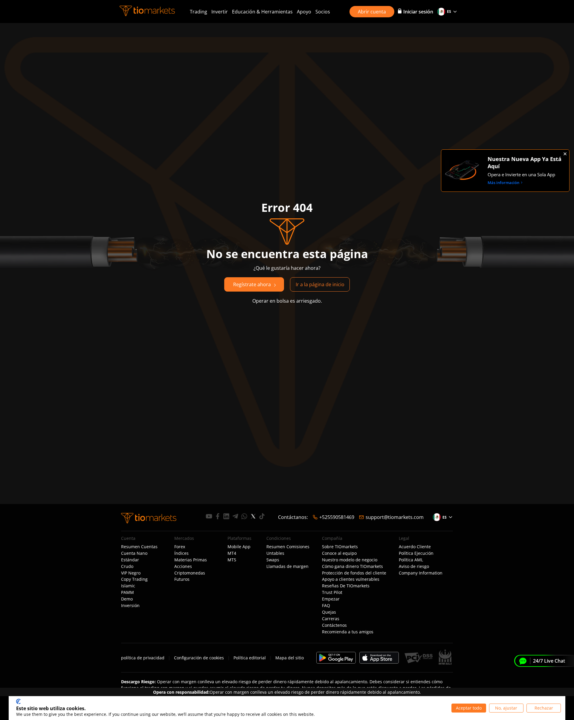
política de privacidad (142, 658)
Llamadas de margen (287, 566)
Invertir (219, 11)
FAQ (326, 605)
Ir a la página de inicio (320, 284)
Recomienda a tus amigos (347, 632)
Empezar (331, 599)
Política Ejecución (416, 553)
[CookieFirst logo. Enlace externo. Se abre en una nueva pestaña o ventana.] (18, 701)
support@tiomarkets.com (395, 517)
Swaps (272, 560)
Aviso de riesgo (414, 566)
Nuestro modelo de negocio (349, 560)
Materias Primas (190, 560)
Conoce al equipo (339, 553)
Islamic (128, 586)
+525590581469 (336, 517)
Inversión (130, 605)
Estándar (130, 560)
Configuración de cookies (199, 658)
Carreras (330, 618)
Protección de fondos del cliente (354, 573)
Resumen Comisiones (287, 546)
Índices (181, 553)
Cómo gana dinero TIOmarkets (352, 566)
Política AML (411, 560)
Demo (127, 599)
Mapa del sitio (289, 658)
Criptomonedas (189, 573)
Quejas (329, 612)
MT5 (232, 560)
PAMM (127, 592)
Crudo (127, 566)
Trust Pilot (332, 592)
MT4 (232, 553)
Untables (275, 553)
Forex (179, 546)
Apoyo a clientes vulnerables (350, 579)
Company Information (420, 573)
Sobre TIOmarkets (340, 546)
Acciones (183, 566)
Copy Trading (134, 579)
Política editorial (249, 658)
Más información (503, 182)
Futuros (182, 579)
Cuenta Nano (134, 553)
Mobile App (239, 546)
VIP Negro (131, 573)
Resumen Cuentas (139, 546)
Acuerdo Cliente (415, 546)
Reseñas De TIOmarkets (346, 586)
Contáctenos (334, 625)
